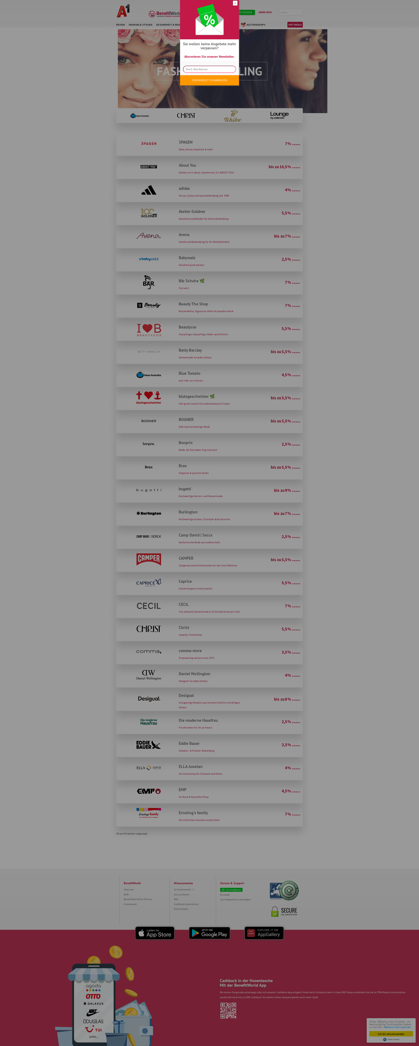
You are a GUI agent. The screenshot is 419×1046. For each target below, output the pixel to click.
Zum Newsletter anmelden (209, 80)
